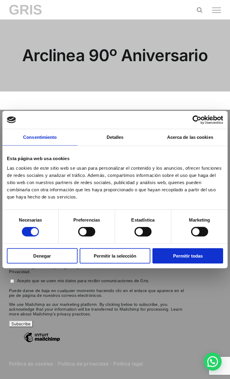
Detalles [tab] (115, 137)
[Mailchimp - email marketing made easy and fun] (42, 341)
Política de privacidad (83, 364)
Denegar (42, 255)
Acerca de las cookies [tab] (190, 137)
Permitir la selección (115, 255)
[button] (213, 362)
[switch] (86, 232)
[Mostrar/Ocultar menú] (216, 10)
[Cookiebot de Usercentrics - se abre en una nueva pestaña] (197, 119)
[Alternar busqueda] (199, 10)
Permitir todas (188, 255)
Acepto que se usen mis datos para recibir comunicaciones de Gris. (83, 280)
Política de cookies (31, 364)
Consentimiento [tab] (40, 137)
